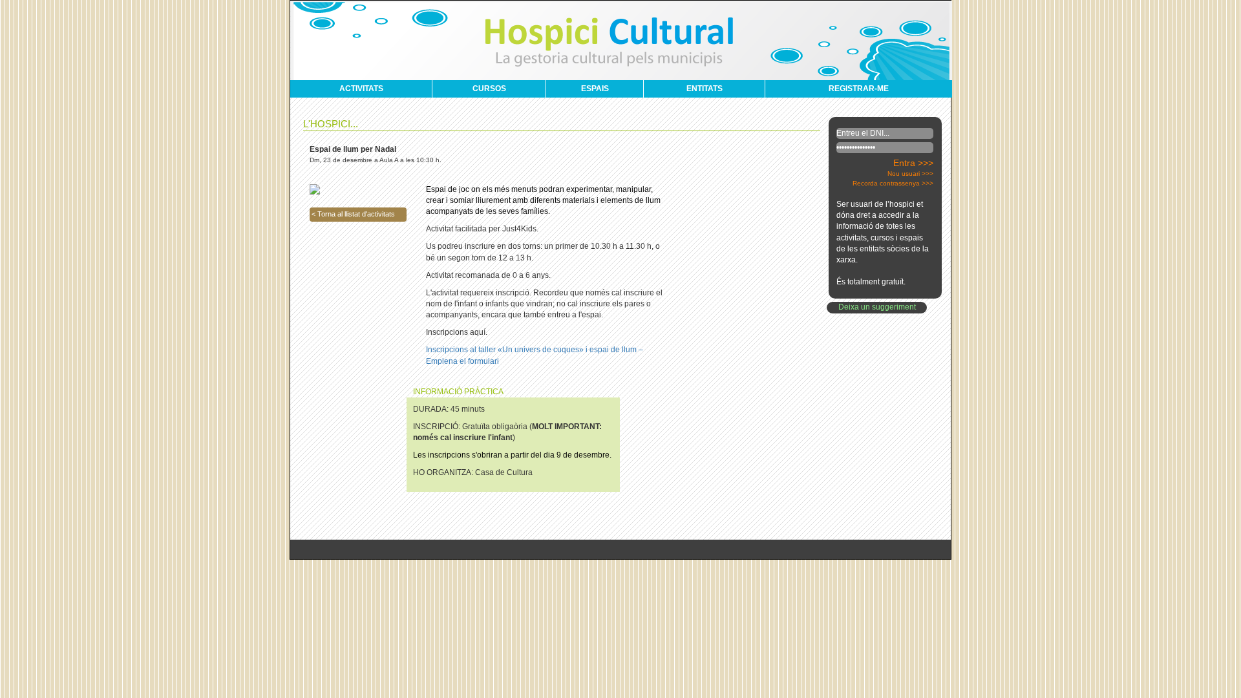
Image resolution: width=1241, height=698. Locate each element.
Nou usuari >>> (910, 173)
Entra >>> (913, 163)
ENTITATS (704, 88)
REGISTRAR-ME (859, 88)
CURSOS (489, 88)
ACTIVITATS (361, 88)
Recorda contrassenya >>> (893, 183)
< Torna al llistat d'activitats (353, 214)
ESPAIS (595, 88)
